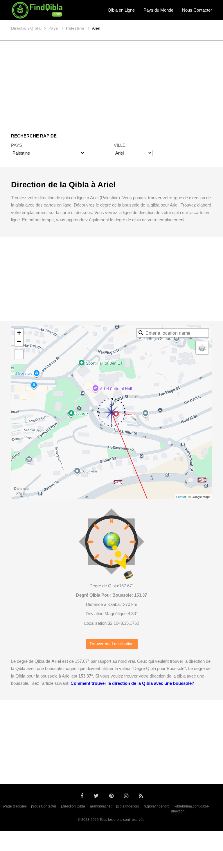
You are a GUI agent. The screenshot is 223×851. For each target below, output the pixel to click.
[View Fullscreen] (19, 354)
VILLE (119, 145)
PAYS (16, 145)
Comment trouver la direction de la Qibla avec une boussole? (132, 683)
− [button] (19, 341)
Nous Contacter (197, 10)
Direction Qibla (73, 806)
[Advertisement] (111, 82)
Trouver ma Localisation (111, 644)
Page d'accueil (15, 806)
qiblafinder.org (128, 806)
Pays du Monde (158, 10)
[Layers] (202, 347)
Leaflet (181, 496)
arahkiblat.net (101, 806)
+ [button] (19, 332)
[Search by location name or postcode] (141, 333)
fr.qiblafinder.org (157, 806)
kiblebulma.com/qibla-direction (190, 809)
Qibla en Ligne (121, 10)
